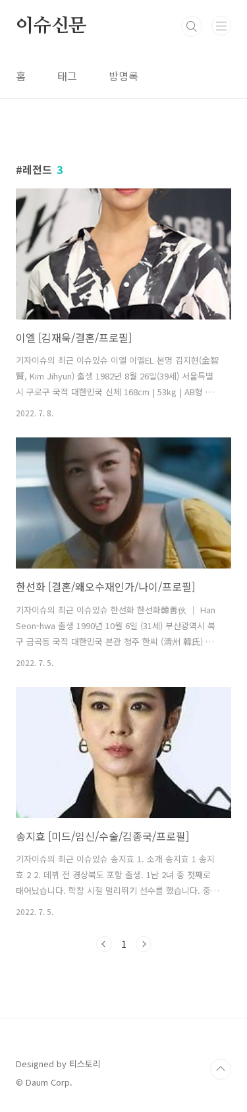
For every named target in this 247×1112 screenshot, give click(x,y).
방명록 (123, 76)
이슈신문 (51, 26)
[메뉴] (221, 26)
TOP (220, 1069)
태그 (67, 76)
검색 (192, 26)
